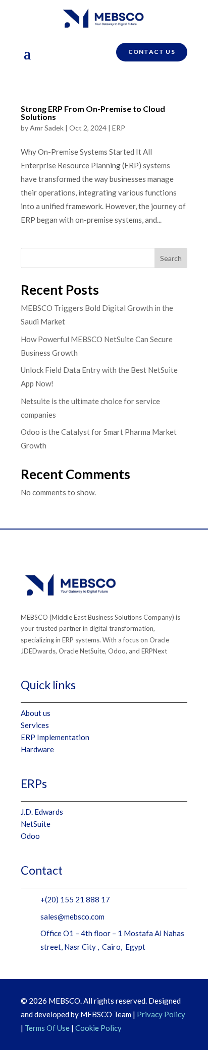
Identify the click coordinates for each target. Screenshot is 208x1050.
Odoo (30, 835)
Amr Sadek (47, 127)
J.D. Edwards (42, 811)
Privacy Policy (161, 1014)
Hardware (37, 749)
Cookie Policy (98, 1027)
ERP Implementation (55, 737)
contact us (151, 51)
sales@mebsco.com (72, 916)
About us (35, 712)
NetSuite (35, 823)
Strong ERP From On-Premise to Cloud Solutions (93, 112)
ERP (118, 127)
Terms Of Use (47, 1027)
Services (35, 725)
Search (171, 258)
